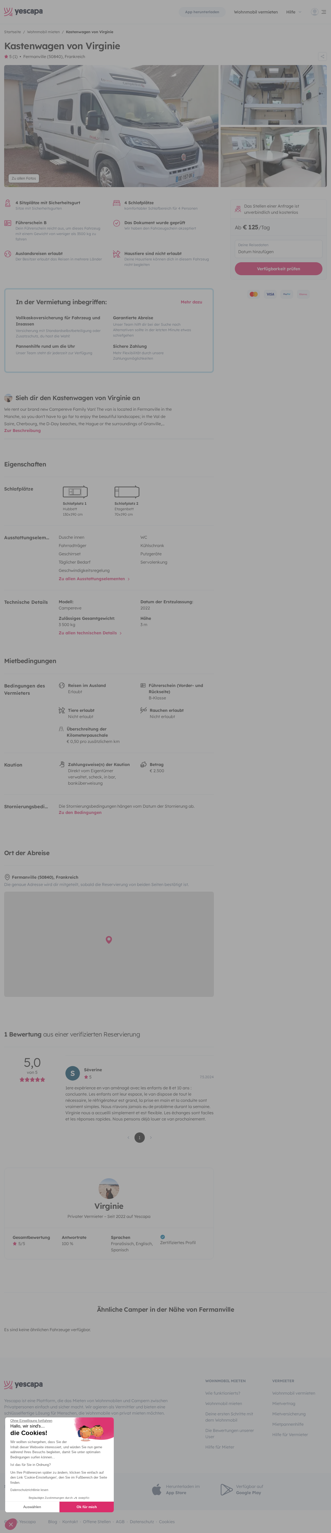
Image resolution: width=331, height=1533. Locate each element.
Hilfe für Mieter (219, 1447)
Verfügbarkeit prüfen (278, 268)
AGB (120, 1521)
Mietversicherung (289, 1413)
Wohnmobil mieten (223, 1403)
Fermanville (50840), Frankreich (54, 56)
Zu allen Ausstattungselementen (92, 578)
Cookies (167, 1521)
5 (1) (13, 56)
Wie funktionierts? (222, 1393)
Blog (52, 1521)
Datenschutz (142, 1521)
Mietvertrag (283, 1403)
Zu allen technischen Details (88, 632)
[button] (11, 1524)
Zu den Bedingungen (80, 812)
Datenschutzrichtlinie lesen (29, 1490)
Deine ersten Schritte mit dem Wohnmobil (229, 1417)
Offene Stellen (97, 1521)
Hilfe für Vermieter (290, 1434)
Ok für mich (87, 1507)
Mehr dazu (191, 301)
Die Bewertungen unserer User (229, 1433)
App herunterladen (202, 12)
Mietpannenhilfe (288, 1424)
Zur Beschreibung (22, 430)
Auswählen (32, 1507)
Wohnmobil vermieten (256, 12)
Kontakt (70, 1521)
